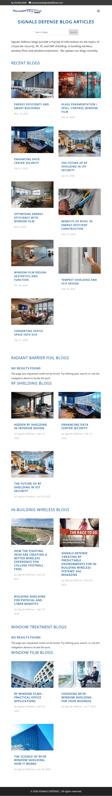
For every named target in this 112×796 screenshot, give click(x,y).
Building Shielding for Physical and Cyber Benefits (30, 600)
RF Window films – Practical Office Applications (29, 697)
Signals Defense (26, 433)
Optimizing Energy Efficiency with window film (28, 217)
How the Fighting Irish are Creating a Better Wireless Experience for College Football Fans (30, 560)
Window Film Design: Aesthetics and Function (30, 276)
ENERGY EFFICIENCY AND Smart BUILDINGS (31, 106)
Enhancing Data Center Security (27, 161)
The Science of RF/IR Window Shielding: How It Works (30, 760)
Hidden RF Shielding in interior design (30, 426)
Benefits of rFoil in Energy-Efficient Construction (76, 224)
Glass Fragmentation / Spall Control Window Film (79, 108)
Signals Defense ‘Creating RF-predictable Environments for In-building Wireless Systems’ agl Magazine (79, 564)
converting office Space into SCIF (28, 332)
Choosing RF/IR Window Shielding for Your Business (76, 697)
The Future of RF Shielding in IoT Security (74, 166)
